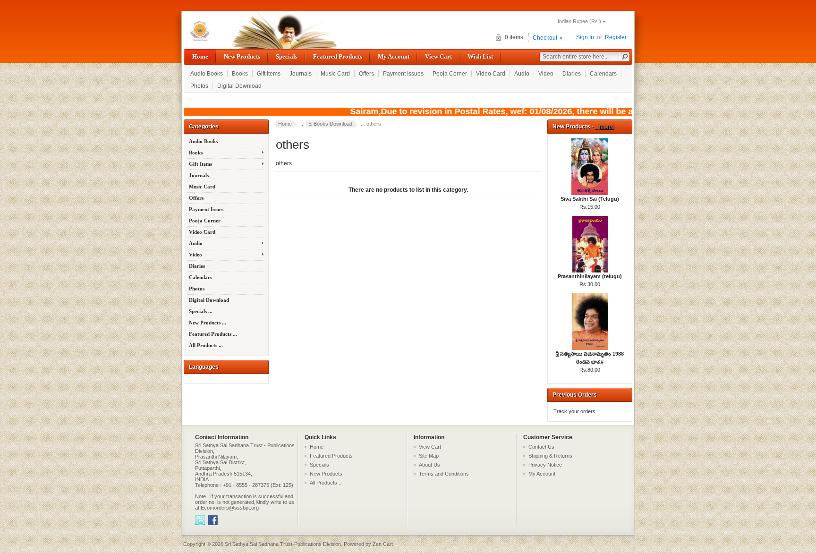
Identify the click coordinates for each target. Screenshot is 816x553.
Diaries (571, 73)
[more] (604, 126)
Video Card (490, 73)
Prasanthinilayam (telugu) (590, 276)
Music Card (335, 73)
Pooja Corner (450, 73)
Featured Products (337, 56)
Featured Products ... (213, 334)
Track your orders (574, 411)
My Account (393, 56)
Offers (366, 73)
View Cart (438, 56)
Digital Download (239, 86)
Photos (199, 86)
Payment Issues (403, 73)
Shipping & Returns (550, 456)
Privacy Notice (545, 465)
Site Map (429, 456)
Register (616, 37)
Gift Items (268, 73)
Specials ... (200, 311)
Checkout (545, 37)
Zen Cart (383, 544)
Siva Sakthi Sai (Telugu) (590, 199)
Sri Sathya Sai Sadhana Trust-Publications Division (283, 544)
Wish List (480, 56)
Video (545, 73)
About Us (429, 465)
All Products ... (206, 345)
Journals (300, 73)
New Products (242, 56)
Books (240, 73)
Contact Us (541, 447)
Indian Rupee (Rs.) (579, 21)
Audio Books (206, 73)
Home (200, 56)
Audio (521, 73)
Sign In (585, 37)
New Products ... (207, 322)
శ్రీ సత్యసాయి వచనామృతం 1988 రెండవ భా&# (590, 358)
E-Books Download (330, 124)
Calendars (603, 73)
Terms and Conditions (444, 473)
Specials (287, 56)
